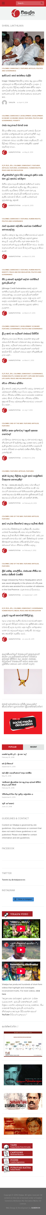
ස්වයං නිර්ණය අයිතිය (12, 383)
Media (16, 611)
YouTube (6, 1015)
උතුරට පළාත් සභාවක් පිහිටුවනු (17, 615)
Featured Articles (28, 68)
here (25, 835)
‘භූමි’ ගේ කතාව (8, 803)
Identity (5, 272)
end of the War (16, 423)
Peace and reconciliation (12, 170)
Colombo (5, 68)
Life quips (6, 378)
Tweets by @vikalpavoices (13, 880)
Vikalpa (12, 103)
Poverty (16, 121)
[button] (23, 48)
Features (28, 118)
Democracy (15, 68)
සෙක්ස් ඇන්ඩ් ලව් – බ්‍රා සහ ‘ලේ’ (14, 754)
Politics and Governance (12, 221)
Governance (23, 168)
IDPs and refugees (36, 376)
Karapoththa (15, 152)
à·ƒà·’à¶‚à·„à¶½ (7, 165)
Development (25, 116)
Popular (12, 747)
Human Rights (35, 168)
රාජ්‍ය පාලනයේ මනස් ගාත (15, 125)
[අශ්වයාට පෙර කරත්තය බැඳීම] (23, 48)
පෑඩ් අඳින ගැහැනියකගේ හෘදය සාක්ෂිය (17, 773)
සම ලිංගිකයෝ (7, 764)
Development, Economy (30, 326)
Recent (33, 747)
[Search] (41, 3)
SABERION (35, 1208)
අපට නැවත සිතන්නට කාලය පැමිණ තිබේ (22, 523)
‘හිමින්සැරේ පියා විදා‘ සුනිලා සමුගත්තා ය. (17, 794)
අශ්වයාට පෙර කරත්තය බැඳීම (16, 75)
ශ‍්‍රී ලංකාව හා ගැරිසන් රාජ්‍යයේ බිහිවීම (20, 333)
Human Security (21, 376)
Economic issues (17, 118)
